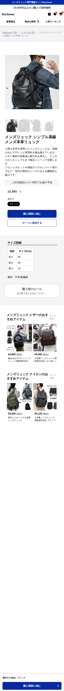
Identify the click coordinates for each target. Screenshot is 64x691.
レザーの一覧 (27, 32)
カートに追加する (32, 222)
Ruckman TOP (9, 32)
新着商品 (10, 21)
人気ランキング (53, 21)
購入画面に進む (32, 213)
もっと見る (52, 317)
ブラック (13, 204)
